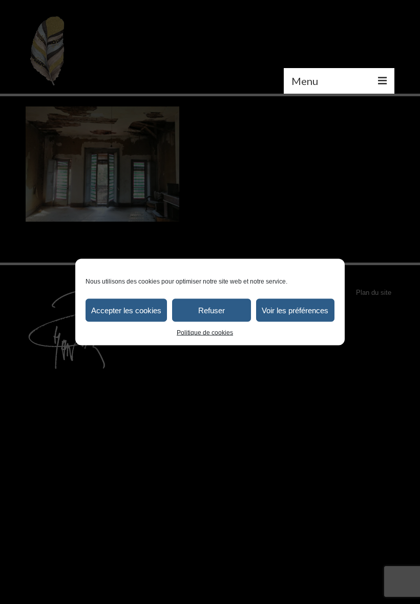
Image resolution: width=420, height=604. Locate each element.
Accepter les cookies (126, 310)
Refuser (211, 310)
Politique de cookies (205, 332)
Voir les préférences (295, 310)
